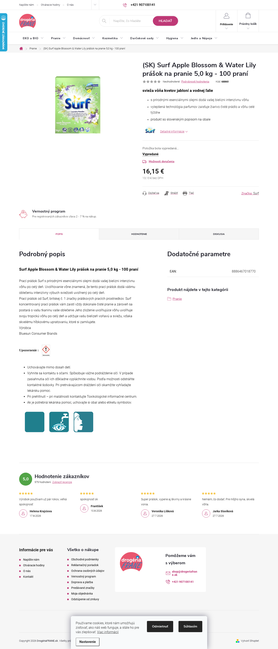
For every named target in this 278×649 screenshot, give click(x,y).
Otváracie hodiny (50, 4)
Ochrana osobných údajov (87, 570)
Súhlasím (190, 626)
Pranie (177, 299)
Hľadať (165, 21)
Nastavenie (87, 642)
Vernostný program (83, 576)
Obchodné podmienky (85, 559)
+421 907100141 (183, 581)
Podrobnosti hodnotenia (195, 81)
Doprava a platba (82, 582)
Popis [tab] (59, 234)
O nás (70, 4)
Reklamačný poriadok (85, 565)
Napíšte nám (26, 4)
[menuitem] (33, 38)
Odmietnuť (160, 626)
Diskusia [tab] (219, 234)
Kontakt (28, 576)
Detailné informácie (172, 131)
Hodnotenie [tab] (139, 234)
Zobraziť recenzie (62, 482)
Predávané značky (82, 587)
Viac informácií (108, 632)
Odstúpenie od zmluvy (85, 599)
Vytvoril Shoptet (250, 640)
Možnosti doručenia (161, 161)
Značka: (250, 193)
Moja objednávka (82, 593)
